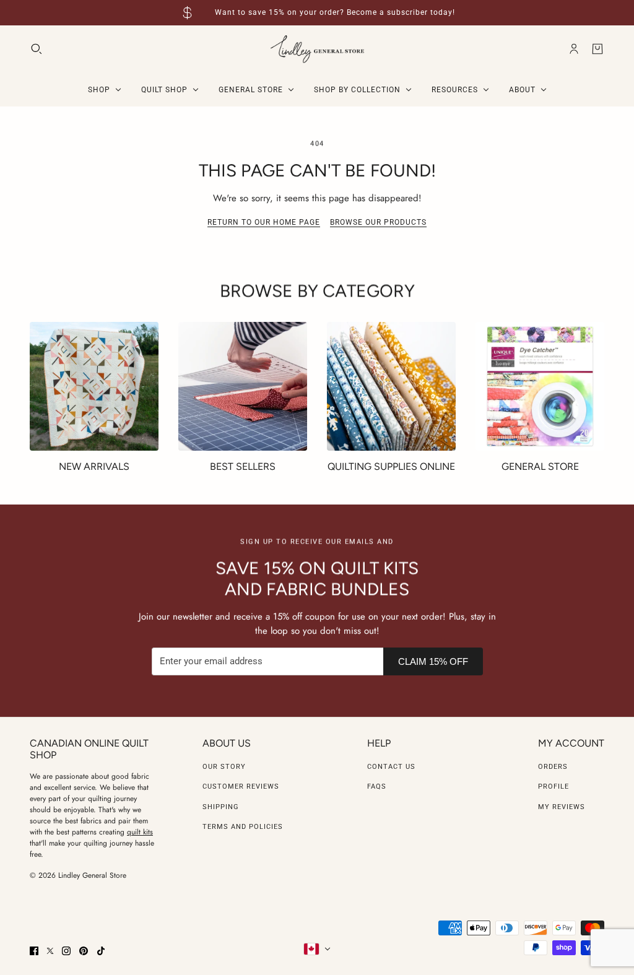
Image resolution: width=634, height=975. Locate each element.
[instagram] (66, 951)
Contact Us (391, 767)
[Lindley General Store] (317, 49)
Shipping (220, 807)
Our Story (224, 767)
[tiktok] (101, 951)
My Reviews (561, 807)
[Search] (36, 49)
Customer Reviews (240, 786)
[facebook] (34, 951)
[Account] (574, 49)
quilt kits (140, 832)
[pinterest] (83, 951)
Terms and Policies (242, 827)
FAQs (376, 786)
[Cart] (597, 49)
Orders (553, 767)
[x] (50, 950)
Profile (553, 786)
